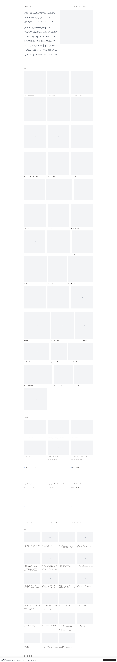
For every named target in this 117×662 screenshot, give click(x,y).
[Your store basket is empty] (92, 2)
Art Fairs (88, 6)
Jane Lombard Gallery (28, 2)
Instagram (27, 656)
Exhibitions (84, 6)
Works (80, 6)
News (92, 6)
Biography (76, 6)
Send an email (29, 656)
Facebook (25, 656)
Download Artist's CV (27, 62)
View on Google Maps (31, 656)
